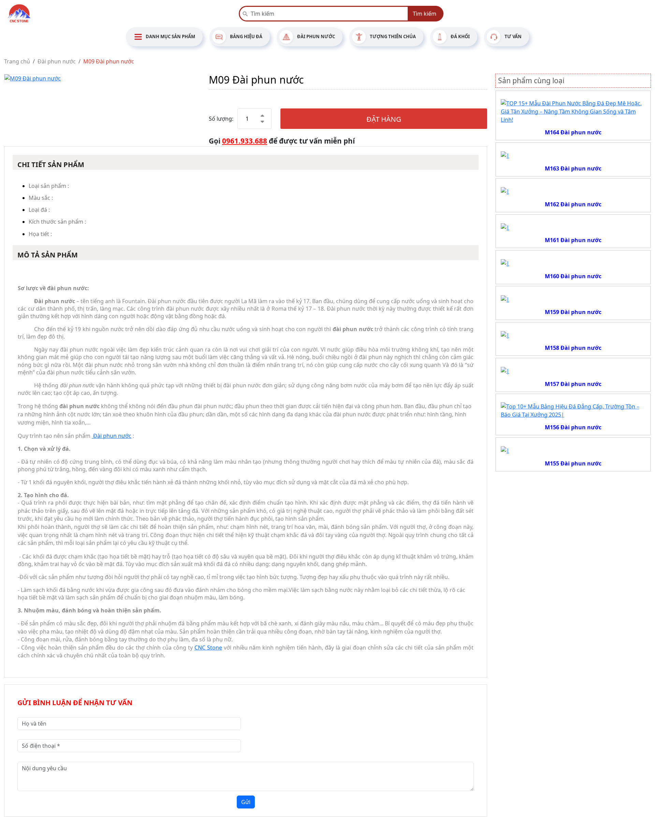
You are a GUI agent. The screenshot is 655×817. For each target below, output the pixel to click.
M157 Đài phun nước (573, 384)
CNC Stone (208, 647)
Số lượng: (221, 118)
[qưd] (573, 111)
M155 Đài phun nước (573, 463)
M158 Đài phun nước (573, 348)
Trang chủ (17, 61)
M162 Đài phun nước (573, 204)
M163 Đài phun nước (573, 168)
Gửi (245, 802)
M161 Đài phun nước (573, 240)
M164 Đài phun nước (573, 132)
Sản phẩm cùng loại (531, 80)
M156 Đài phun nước (573, 427)
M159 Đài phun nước (573, 312)
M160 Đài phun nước (573, 276)
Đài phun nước (111, 436)
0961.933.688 (244, 141)
